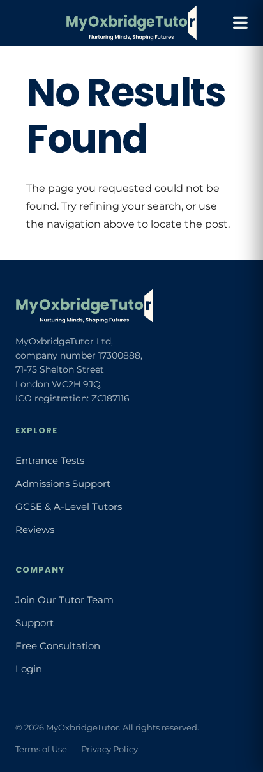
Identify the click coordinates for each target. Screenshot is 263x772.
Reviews (34, 530)
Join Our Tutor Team (64, 600)
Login (28, 669)
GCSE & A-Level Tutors (68, 507)
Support (34, 623)
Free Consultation (57, 646)
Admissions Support (62, 484)
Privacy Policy (109, 749)
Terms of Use (41, 749)
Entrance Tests (49, 461)
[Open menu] (240, 23)
